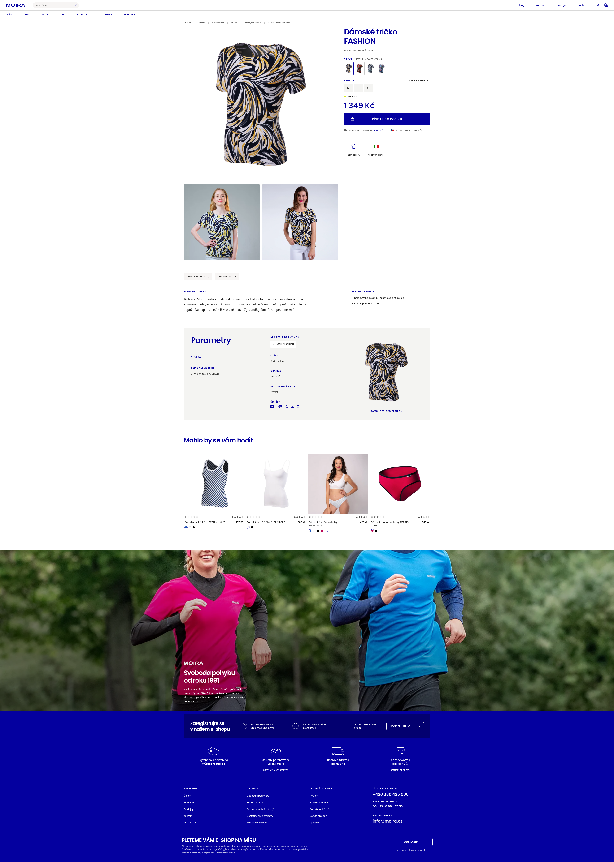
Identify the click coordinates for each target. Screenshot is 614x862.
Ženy (27, 14)
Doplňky (106, 14)
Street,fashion (285, 344)
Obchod (187, 23)
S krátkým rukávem (252, 23)
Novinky (129, 14)
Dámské (201, 23)
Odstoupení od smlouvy (260, 816)
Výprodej (314, 822)
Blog (521, 5)
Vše (9, 14)
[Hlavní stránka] (16, 5)
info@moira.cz (387, 821)
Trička (234, 23)
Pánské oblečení (319, 802)
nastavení (230, 852)
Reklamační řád (255, 802)
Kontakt (582, 5)
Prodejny (562, 5)
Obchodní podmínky (258, 795)
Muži (45, 14)
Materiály (540, 5)
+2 (326, 530)
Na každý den (218, 23)
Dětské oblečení (318, 816)
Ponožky (83, 14)
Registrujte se (400, 726)
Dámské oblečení (319, 809)
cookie (266, 845)
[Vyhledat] (76, 5)
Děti (62, 14)
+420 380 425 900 (391, 794)
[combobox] (53, 5)
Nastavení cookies (257, 822)
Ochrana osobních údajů (260, 809)
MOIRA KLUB (190, 822)
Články (187, 795)
